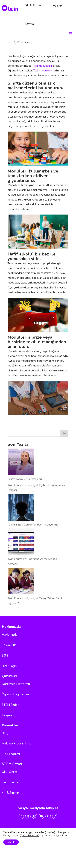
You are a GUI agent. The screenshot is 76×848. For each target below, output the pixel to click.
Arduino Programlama (16, 743)
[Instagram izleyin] (34, 816)
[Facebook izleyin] (21, 816)
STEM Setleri (10, 705)
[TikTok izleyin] (54, 816)
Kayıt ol (30, 24)
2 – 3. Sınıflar (10, 782)
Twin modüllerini (42, 66)
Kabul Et (11, 842)
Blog (5, 733)
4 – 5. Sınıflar (10, 793)
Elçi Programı (11, 754)
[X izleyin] (28, 816)
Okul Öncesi (10, 772)
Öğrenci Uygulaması (15, 694)
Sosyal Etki (9, 645)
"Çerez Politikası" (29, 835)
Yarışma (7, 715)
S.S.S (5, 656)
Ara (64, 433)
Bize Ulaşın (9, 666)
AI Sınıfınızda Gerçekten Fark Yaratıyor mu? (34, 525)
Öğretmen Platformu (16, 684)
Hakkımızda (9, 635)
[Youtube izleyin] (41, 816)
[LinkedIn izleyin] (48, 816)
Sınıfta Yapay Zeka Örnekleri (25, 479)
